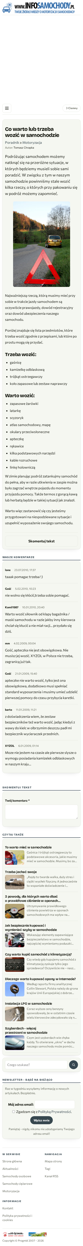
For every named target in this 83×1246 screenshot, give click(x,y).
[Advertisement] (41, 58)
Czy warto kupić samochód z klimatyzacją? (38, 954)
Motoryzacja (32, 142)
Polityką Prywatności (54, 1112)
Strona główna (12, 1161)
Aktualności (10, 1168)
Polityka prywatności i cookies (17, 1218)
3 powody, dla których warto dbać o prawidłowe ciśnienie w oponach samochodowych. (31, 899)
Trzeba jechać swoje (20, 872)
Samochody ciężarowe (17, 1183)
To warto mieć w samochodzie (28, 847)
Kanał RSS (51, 1176)
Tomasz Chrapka (23, 147)
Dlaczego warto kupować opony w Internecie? (40, 979)
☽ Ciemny (71, 108)
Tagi (47, 1168)
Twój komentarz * (17, 800)
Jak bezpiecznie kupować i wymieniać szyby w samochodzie (31, 928)
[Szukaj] (73, 1064)
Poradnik (12, 142)
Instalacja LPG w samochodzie (28, 1003)
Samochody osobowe (16, 1176)
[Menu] (6, 108)
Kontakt (7, 1208)
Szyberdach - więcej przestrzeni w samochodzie (26, 1030)
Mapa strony (53, 1161)
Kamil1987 (11, 607)
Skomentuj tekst (41, 541)
